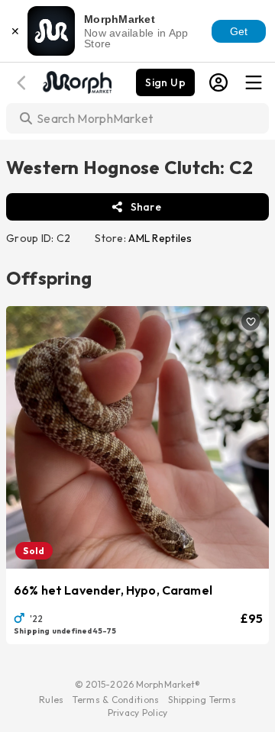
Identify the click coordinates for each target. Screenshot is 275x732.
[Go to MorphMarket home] (76, 81)
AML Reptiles (160, 238)
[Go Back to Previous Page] (23, 83)
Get (239, 31)
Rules (51, 699)
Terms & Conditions (116, 699)
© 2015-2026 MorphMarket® (138, 684)
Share (146, 207)
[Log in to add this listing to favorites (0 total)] (250, 321)
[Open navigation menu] (253, 82)
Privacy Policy (138, 712)
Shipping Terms (201, 699)
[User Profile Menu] (218, 82)
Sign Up (165, 82)
